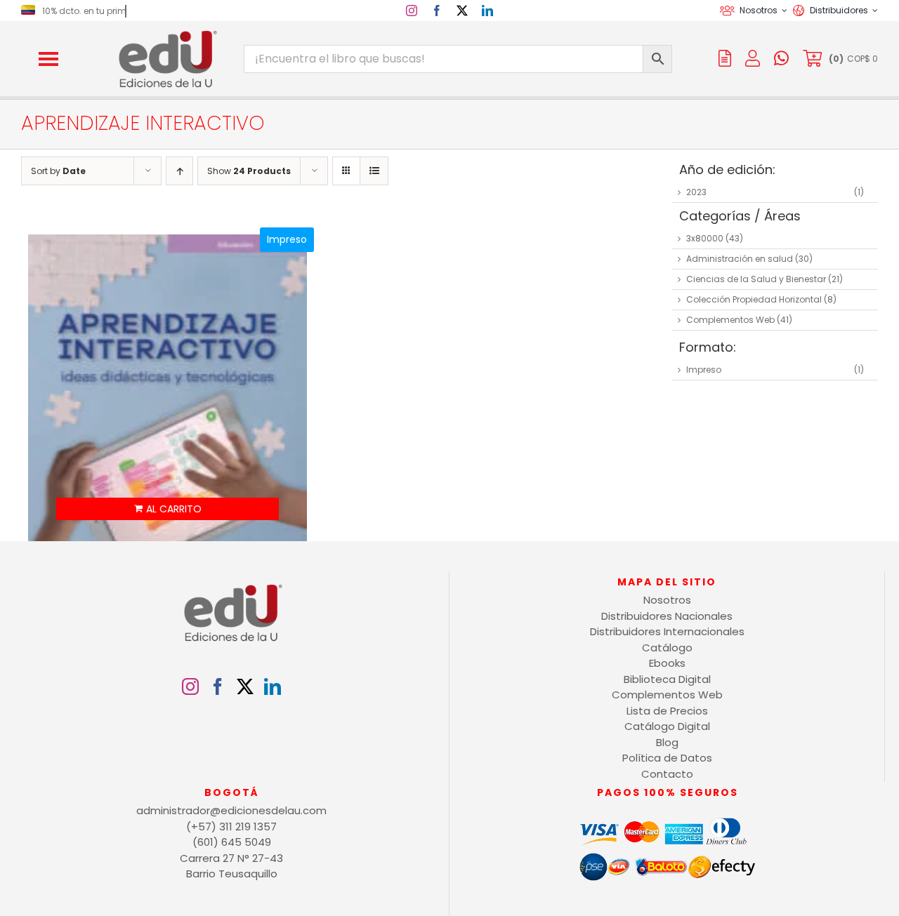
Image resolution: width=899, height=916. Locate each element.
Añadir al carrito (168, 509)
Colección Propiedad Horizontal (754, 299)
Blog (667, 742)
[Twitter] (245, 686)
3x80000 (704, 238)
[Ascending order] (179, 171)
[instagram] (411, 10)
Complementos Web (730, 320)
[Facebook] (217, 686)
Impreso (703, 370)
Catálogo (667, 647)
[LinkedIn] (272, 686)
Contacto (667, 773)
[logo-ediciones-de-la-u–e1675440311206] (166, 33)
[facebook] (436, 10)
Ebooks (667, 663)
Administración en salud (739, 259)
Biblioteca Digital (667, 679)
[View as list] (374, 171)
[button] (48, 59)
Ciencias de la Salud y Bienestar (756, 279)
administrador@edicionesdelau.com (231, 810)
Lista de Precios (667, 710)
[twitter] (462, 10)
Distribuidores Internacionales (667, 631)
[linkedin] (487, 10)
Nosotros (667, 599)
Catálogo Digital (667, 726)
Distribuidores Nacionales (667, 616)
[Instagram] (190, 686)
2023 (696, 192)
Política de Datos (667, 757)
